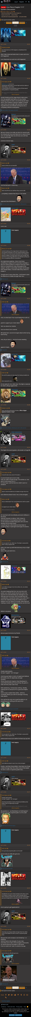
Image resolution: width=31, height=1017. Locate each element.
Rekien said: (4, 584)
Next (22, 22)
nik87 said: (4, 301)
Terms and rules (11, 1006)
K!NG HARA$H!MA (17, 432)
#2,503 (28, 129)
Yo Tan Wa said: (5, 540)
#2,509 (28, 405)
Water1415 (15, 208)
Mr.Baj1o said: (5, 408)
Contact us (3, 1006)
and (9, 825)
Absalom (4, 11)
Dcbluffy (14, 713)
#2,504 (28, 160)
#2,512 (28, 581)
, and (10, 110)
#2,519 (28, 888)
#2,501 (28, 44)
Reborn (14, 114)
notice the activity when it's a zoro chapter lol (11, 13)
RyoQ (13, 873)
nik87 (13, 144)
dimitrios (14, 566)
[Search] (28, 1)
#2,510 (28, 447)
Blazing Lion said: (6, 248)
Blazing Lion (15, 63)
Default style (5, 1004)
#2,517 (28, 792)
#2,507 (28, 298)
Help (25, 1006)
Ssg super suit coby (17, 29)
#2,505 (28, 223)
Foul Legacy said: (6, 81)
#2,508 (28, 369)
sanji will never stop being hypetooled (9, 16)
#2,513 (28, 630)
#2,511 (28, 469)
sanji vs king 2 (14, 15)
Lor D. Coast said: (6, 891)
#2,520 (28, 926)
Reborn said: (5, 163)
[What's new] (26, 1)
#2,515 (28, 728)
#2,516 (28, 757)
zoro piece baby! (22, 16)
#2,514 (28, 652)
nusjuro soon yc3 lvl (5, 15)
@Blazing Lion (5, 84)
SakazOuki (15, 389)
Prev (9, 22)
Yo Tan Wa (15, 354)
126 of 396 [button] (15, 22)
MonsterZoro (15, 615)
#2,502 (28, 78)
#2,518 (28, 845)
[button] (1, 1)
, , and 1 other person (14, 204)
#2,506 (28, 245)
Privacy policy (19, 1006)
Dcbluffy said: (5, 47)
